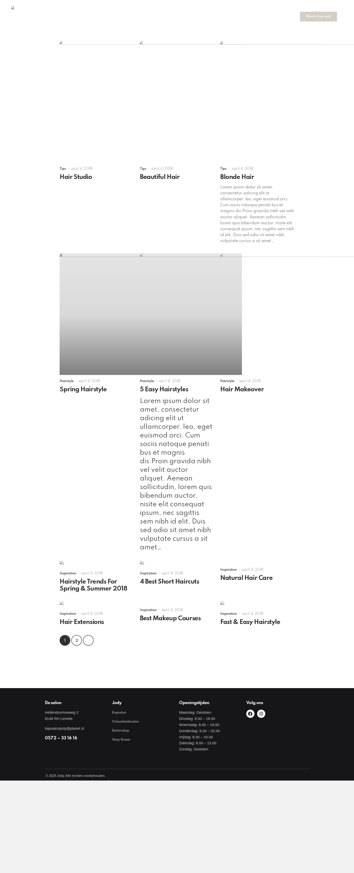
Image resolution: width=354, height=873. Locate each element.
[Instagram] (261, 714)
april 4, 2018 (81, 169)
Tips (63, 169)
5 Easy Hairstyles (164, 389)
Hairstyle (67, 381)
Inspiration (68, 573)
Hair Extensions (82, 622)
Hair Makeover (242, 389)
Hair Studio (76, 177)
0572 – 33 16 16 (61, 738)
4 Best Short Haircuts (169, 582)
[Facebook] (250, 714)
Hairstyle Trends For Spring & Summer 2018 (93, 585)
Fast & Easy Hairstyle (250, 622)
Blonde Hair (237, 177)
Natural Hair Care (246, 578)
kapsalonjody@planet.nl (64, 728)
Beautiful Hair (159, 177)
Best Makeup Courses (170, 618)
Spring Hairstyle (83, 389)
